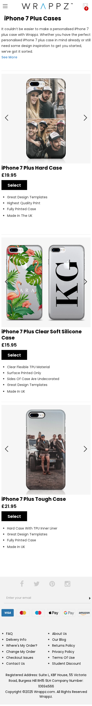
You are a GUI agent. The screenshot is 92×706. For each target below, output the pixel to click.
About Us (59, 633)
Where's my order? (21, 645)
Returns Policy (63, 645)
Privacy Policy (63, 651)
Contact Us (15, 663)
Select (14, 185)
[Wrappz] (46, 6)
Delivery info (16, 639)
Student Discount (66, 663)
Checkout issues (19, 657)
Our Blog (59, 639)
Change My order (20, 651)
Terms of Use (63, 657)
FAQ (9, 633)
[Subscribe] (90, 598)
